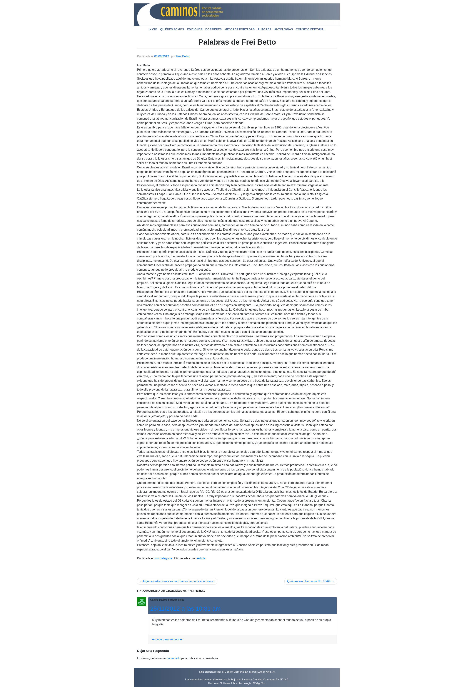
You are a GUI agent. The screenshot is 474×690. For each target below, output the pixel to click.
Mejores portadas (240, 29)
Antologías (283, 29)
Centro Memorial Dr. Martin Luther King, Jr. (250, 671)
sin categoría (163, 558)
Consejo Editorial (310, 29)
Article (201, 558)
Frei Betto (182, 56)
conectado (173, 658)
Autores (264, 29)
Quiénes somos (172, 29)
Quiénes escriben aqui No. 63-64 (309, 581)
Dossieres (213, 29)
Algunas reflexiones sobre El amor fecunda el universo (178, 581)
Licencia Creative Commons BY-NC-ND (265, 679)
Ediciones (194, 29)
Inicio (153, 29)
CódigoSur (259, 683)
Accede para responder (167, 639)
